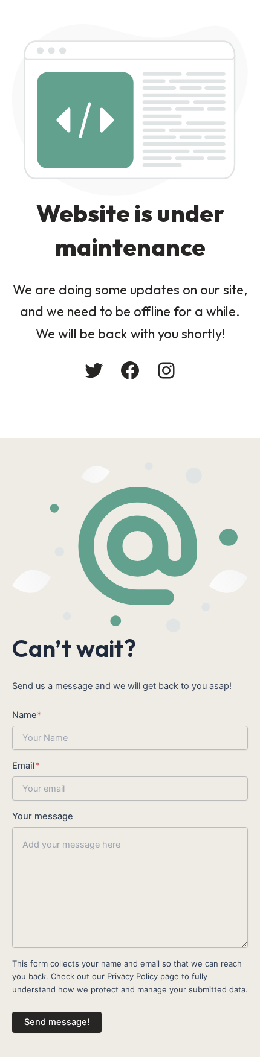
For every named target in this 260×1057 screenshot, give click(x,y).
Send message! (56, 1022)
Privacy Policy (132, 976)
